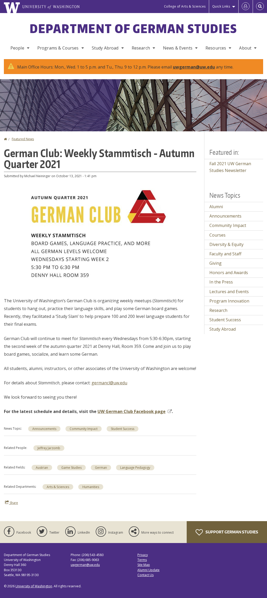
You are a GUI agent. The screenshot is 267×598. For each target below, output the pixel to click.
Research (141, 48)
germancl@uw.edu (109, 383)
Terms (142, 560)
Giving (215, 263)
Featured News (23, 139)
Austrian (42, 467)
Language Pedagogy (135, 467)
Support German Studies (231, 532)
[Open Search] (260, 6)
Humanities (90, 487)
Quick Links (221, 6)
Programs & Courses (58, 48)
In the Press (221, 282)
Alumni (216, 206)
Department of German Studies (133, 28)
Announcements (44, 429)
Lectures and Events (229, 291)
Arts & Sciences (58, 487)
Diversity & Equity (226, 244)
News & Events (177, 48)
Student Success (122, 429)
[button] (100, 237)
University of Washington (33, 586)
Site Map (143, 565)
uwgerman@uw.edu (194, 67)
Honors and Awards (228, 272)
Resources (215, 48)
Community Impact (84, 429)
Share (13, 503)
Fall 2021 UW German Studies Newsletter (230, 167)
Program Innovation (229, 301)
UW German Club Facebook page (132, 411)
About (245, 48)
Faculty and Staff (225, 254)
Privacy (142, 555)
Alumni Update (148, 570)
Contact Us (145, 575)
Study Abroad (105, 48)
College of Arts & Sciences (185, 6)
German (101, 467)
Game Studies (71, 467)
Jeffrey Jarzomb (49, 448)
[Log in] (246, 6)
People (17, 48)
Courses (217, 235)
